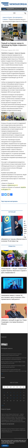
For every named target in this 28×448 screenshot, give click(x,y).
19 (10, 398)
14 (17, 395)
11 (7, 395)
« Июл (2, 405)
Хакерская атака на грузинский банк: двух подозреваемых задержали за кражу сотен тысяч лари (13, 370)
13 (14, 395)
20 (14, 398)
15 (20, 395)
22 (20, 398)
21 (17, 398)
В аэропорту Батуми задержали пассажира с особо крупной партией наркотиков (13, 366)
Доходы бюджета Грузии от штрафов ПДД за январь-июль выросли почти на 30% (13, 362)
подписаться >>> (12, 185)
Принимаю (5, 445)
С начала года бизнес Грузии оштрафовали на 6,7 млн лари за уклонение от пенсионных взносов (13, 358)
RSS (2, 373)
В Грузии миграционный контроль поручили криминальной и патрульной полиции (11, 354)
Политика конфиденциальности (20, 438)
